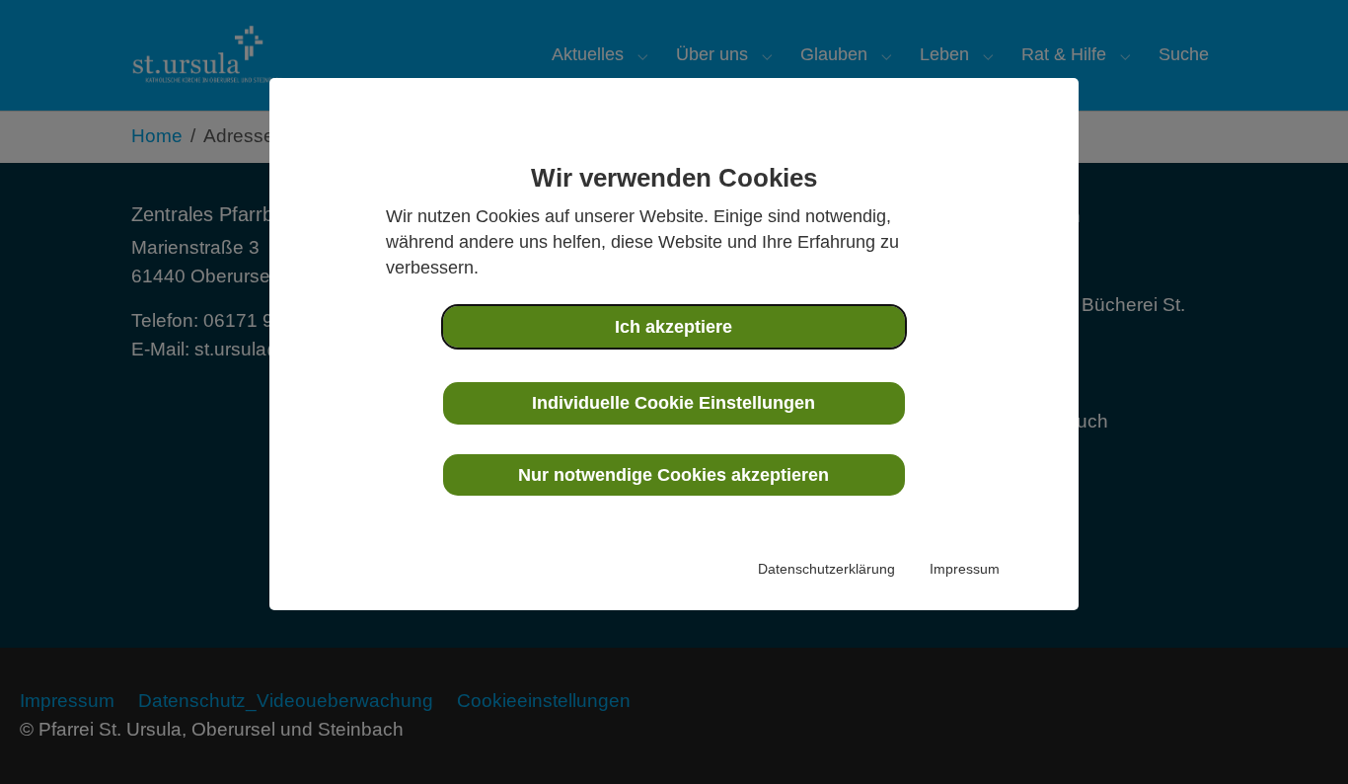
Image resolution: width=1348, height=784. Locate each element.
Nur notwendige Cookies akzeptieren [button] (673, 475)
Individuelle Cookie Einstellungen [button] (673, 403)
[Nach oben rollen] (1299, 735)
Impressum (965, 569)
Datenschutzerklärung (826, 569)
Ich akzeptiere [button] (673, 327)
